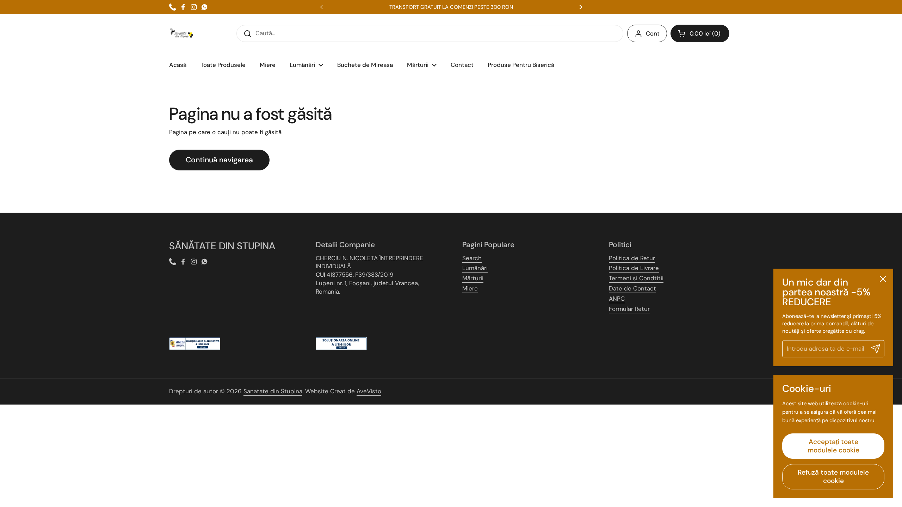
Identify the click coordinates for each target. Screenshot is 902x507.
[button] (700, 33)
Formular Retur (629, 309)
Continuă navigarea (219, 160)
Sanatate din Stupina (272, 391)
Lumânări (475, 268)
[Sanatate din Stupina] (181, 33)
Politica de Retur (632, 258)
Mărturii (472, 278)
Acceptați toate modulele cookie (833, 446)
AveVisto (369, 391)
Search (472, 258)
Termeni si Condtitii (636, 278)
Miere (470, 288)
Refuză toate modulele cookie (833, 476)
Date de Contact (632, 288)
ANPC (617, 298)
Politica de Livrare (634, 268)
